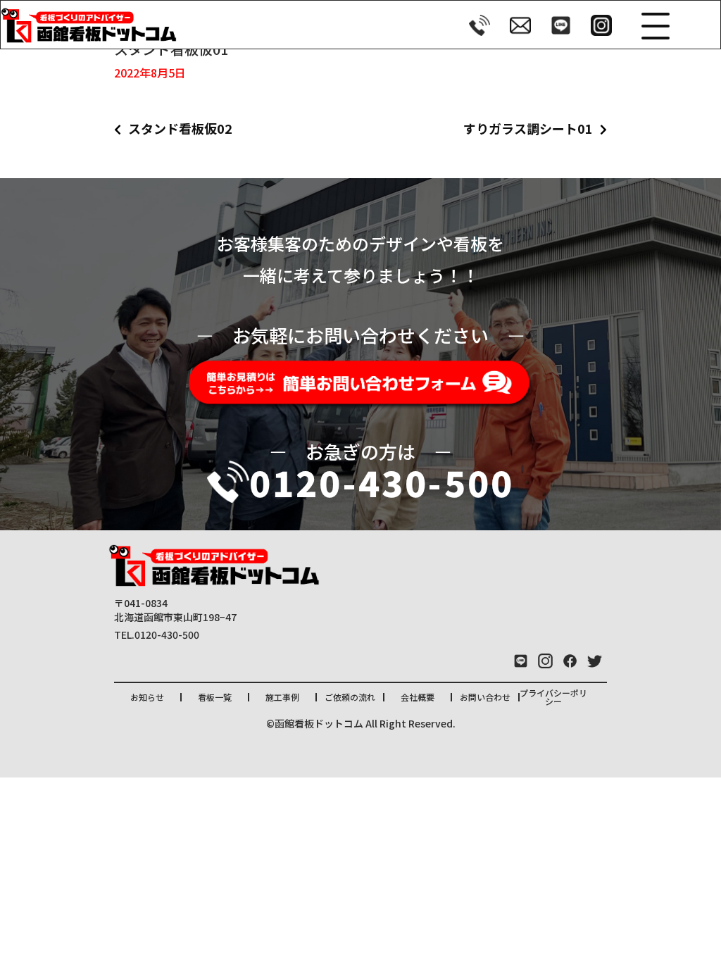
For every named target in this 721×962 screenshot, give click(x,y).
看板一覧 (215, 697)
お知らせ (147, 697)
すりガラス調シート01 (528, 128)
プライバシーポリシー (553, 697)
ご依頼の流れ (350, 697)
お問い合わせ (485, 697)
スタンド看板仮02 (180, 128)
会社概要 (417, 697)
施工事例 (282, 697)
